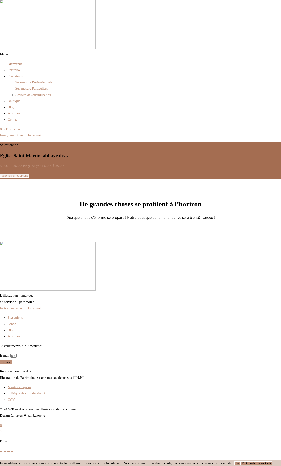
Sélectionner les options (14, 175)
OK (237, 463)
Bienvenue (15, 64)
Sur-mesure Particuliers (31, 88)
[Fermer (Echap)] (12, 451)
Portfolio (14, 70)
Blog (11, 107)
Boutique (14, 101)
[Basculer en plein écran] (5, 451)
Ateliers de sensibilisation (33, 95)
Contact (13, 119)
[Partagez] (8, 451)
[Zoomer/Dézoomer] (1, 451)
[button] (140, 54)
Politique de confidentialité (256, 463)
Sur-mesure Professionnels (33, 82)
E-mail (5, 355)
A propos (14, 113)
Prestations (15, 76)
